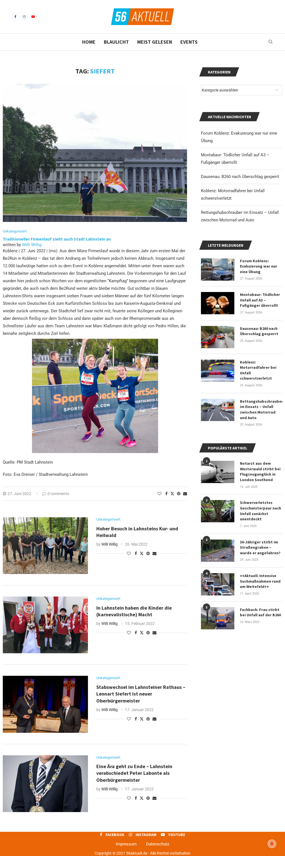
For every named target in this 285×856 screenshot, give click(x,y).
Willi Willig (31, 244)
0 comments (58, 493)
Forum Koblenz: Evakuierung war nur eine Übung (258, 266)
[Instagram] (24, 16)
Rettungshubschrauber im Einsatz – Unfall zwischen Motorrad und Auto (261, 409)
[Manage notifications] (271, 843)
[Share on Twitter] (172, 493)
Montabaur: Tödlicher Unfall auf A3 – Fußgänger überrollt (260, 300)
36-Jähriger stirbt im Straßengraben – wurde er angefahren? (260, 547)
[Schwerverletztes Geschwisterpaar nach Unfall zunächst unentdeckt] (217, 511)
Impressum (126, 844)
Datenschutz (157, 844)
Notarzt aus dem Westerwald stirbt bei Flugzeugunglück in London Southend (260, 471)
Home (88, 42)
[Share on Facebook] (166, 493)
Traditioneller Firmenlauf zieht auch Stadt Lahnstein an (57, 239)
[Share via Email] (185, 493)
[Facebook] (15, 16)
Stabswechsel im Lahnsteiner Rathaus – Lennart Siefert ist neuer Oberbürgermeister (140, 694)
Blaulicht (116, 42)
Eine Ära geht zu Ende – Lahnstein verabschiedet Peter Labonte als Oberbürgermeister (134, 773)
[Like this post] (159, 493)
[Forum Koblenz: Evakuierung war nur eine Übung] (217, 269)
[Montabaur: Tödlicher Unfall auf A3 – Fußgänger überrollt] (217, 303)
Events (189, 42)
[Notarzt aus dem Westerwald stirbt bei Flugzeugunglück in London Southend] (217, 472)
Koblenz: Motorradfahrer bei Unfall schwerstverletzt (258, 370)
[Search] (270, 42)
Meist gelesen (154, 42)
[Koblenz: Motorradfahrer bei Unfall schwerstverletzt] (217, 371)
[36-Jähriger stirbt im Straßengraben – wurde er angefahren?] (217, 551)
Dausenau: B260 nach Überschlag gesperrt (240, 176)
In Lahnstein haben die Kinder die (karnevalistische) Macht (134, 611)
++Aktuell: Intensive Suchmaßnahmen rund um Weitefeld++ (260, 581)
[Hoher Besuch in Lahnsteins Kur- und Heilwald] (45, 545)
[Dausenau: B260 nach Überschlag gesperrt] (217, 337)
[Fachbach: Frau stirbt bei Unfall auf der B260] (217, 618)
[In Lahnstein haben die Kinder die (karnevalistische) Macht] (45, 625)
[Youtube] (33, 16)
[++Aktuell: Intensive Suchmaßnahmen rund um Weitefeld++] (217, 584)
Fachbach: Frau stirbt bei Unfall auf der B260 (260, 612)
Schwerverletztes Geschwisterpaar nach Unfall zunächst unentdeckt (260, 510)
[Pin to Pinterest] (178, 493)
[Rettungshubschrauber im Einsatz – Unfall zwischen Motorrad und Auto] (217, 410)
